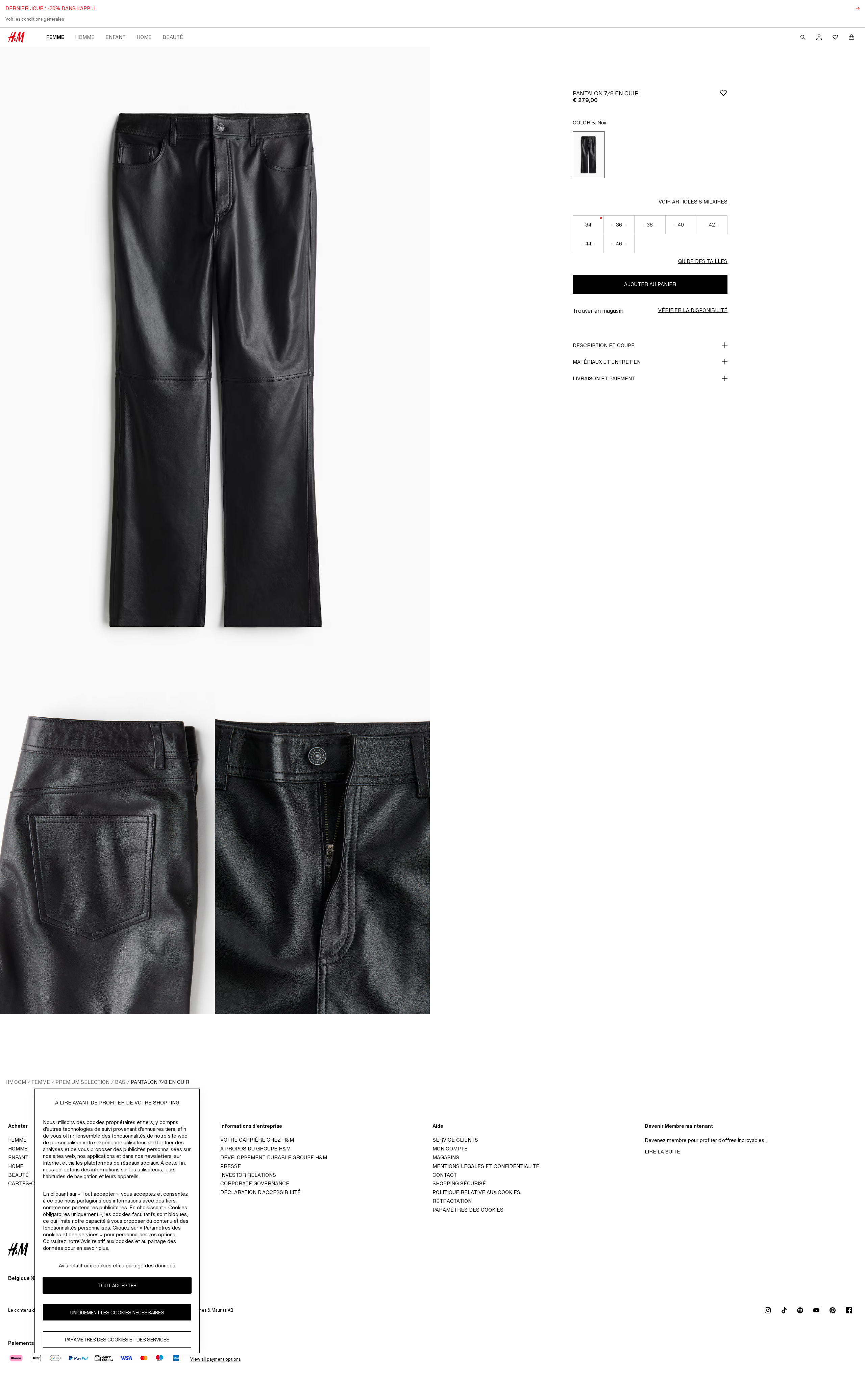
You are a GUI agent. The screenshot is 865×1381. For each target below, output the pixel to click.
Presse (230, 1166)
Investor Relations (248, 1175)
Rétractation (452, 1201)
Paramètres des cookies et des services (117, 1339)
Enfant (115, 37)
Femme (55, 37)
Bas (120, 1082)
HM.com (15, 1082)
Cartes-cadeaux (31, 1183)
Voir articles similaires (693, 202)
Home (144, 37)
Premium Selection (82, 1082)
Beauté (173, 37)
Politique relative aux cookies (476, 1192)
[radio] (588, 154)
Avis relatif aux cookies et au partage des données (117, 1265)
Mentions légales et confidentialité (485, 1166)
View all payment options (215, 1359)
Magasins (445, 1157)
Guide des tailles (702, 261)
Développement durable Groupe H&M (273, 1157)
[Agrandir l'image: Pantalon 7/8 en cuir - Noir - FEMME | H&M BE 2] (107, 853)
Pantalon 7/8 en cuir (160, 1082)
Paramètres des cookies (467, 1210)
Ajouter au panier (650, 284)
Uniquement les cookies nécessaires (117, 1312)
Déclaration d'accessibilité (260, 1192)
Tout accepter (117, 1285)
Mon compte (450, 1148)
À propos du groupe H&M (255, 1148)
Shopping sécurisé (459, 1183)
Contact (444, 1175)
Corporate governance (254, 1183)
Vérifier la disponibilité (692, 310)
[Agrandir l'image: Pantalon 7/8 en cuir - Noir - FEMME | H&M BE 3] (322, 853)
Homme (85, 37)
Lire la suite (662, 1151)
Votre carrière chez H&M (257, 1140)
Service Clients (455, 1140)
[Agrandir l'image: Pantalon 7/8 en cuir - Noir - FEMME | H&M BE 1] (215, 369)
